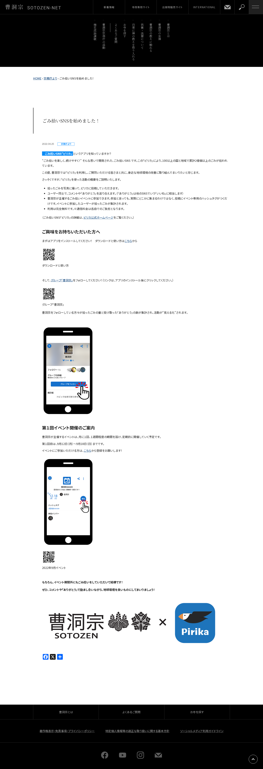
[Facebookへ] (104, 757)
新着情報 (109, 7)
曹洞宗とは (168, 30)
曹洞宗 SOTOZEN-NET (33, 6)
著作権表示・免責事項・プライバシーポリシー (67, 731)
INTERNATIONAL (204, 7)
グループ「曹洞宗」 (62, 280)
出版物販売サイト (172, 7)
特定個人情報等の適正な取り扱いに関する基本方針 (137, 731)
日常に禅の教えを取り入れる (133, 41)
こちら (128, 241)
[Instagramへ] (140, 757)
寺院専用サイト (141, 7)
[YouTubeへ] (122, 757)
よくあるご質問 (116, 33)
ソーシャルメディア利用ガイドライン (201, 731)
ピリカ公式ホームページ (98, 217)
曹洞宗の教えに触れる (151, 37)
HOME (37, 78)
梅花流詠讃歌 (95, 31)
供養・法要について (142, 36)
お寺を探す (125, 30)
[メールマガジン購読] (158, 757)
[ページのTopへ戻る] (253, 759)
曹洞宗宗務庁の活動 (104, 36)
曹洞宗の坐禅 (160, 31)
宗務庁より (50, 78)
